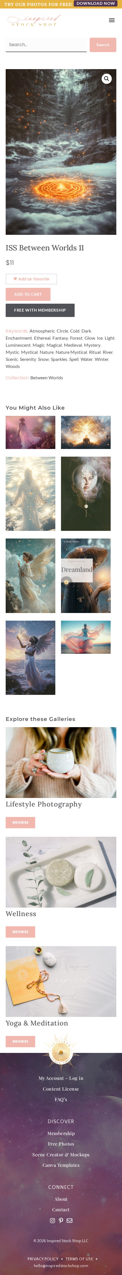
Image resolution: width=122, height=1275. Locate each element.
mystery (92, 345)
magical (54, 345)
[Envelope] (69, 1220)
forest (76, 337)
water (87, 359)
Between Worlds (46, 377)
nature (47, 352)
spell (74, 359)
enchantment (19, 337)
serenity (28, 359)
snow (43, 359)
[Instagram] (52, 1220)
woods (13, 366)
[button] (111, 20)
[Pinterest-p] (61, 1220)
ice (100, 337)
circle (62, 330)
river (108, 352)
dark (86, 330)
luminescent (18, 345)
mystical (29, 352)
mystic (12, 352)
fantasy (60, 337)
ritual (95, 352)
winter (102, 359)
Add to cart (28, 294)
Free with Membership (40, 310)
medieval (73, 345)
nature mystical (71, 352)
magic (39, 345)
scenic (12, 359)
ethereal (42, 337)
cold (74, 330)
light (110, 337)
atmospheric (42, 330)
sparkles (59, 359)
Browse (20, 822)
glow (90, 337)
